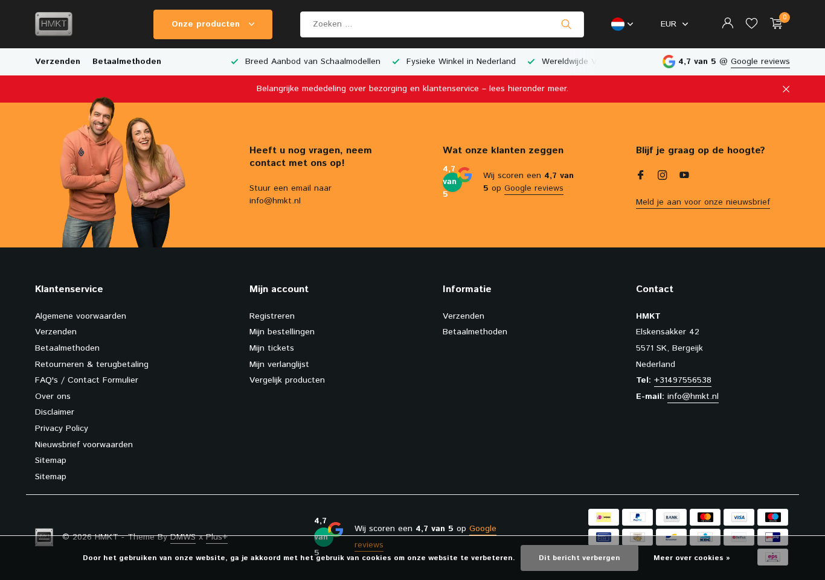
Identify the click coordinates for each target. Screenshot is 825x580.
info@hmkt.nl (693, 396)
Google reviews (760, 62)
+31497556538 (682, 380)
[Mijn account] (727, 24)
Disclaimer (54, 412)
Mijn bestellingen (282, 332)
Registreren (272, 316)
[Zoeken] (566, 24)
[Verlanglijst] (751, 24)
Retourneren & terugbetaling (92, 365)
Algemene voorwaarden (80, 316)
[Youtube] (684, 177)
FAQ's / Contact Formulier (86, 380)
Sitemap (50, 460)
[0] (773, 24)
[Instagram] (662, 177)
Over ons (53, 396)
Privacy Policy (61, 428)
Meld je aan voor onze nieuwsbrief (703, 202)
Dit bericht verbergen (579, 558)
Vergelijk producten (287, 380)
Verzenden (57, 62)
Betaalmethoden (126, 62)
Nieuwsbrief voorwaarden (84, 445)
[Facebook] (641, 177)
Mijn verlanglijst (279, 365)
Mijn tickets (271, 348)
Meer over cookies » (691, 558)
